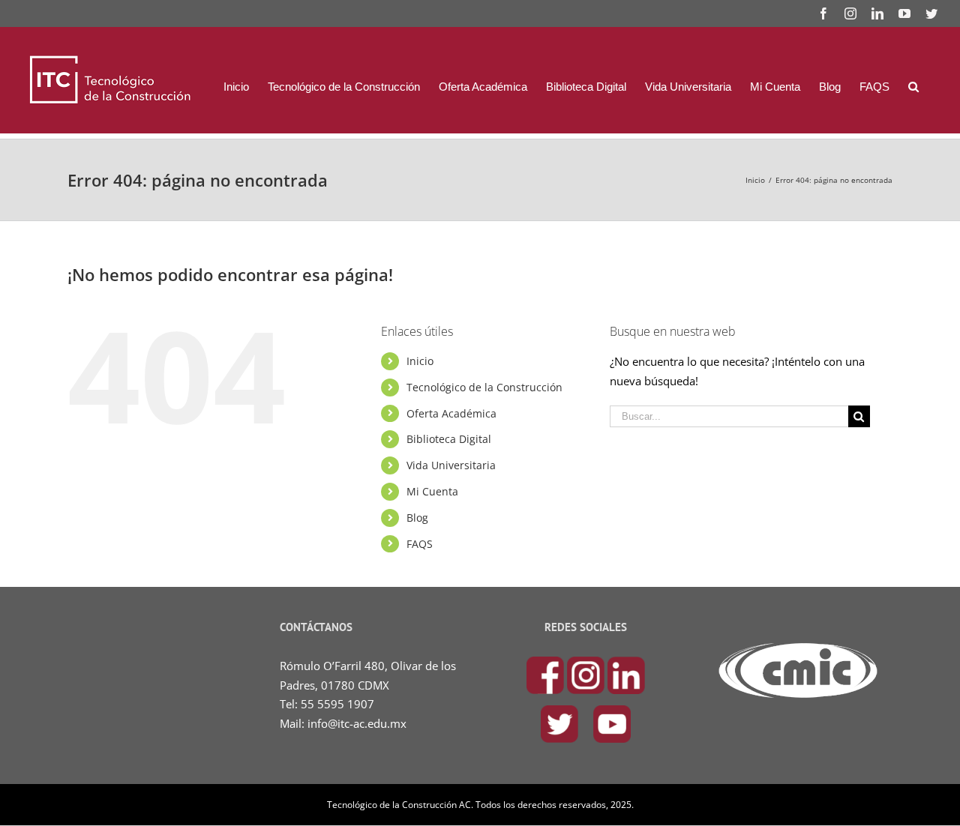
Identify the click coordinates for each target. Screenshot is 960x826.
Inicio (420, 361)
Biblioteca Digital (448, 439)
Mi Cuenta (432, 491)
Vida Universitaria (451, 465)
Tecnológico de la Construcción (484, 387)
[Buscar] (913, 86)
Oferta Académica (451, 413)
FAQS (419, 544)
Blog (417, 517)
